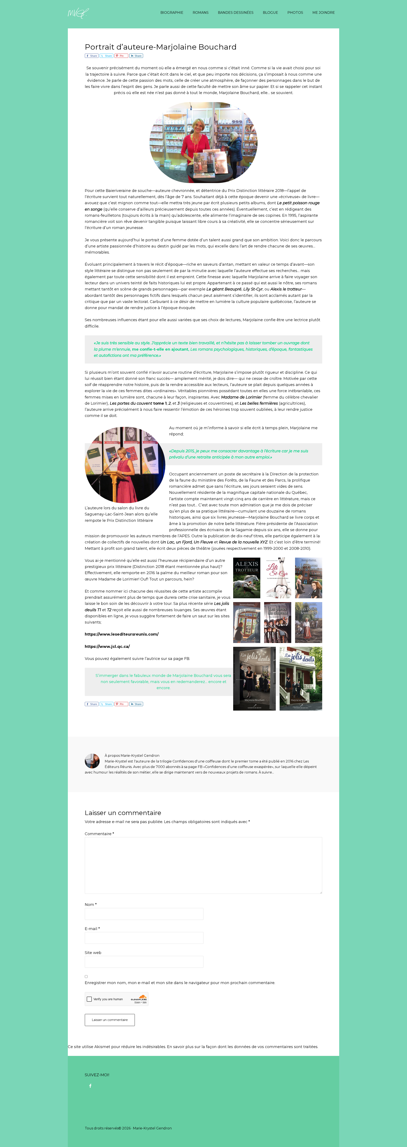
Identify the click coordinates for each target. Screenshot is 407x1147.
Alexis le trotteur (285, 289)
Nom (91, 904)
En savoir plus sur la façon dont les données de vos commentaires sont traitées (242, 1046)
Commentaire (99, 834)
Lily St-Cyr (253, 289)
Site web (93, 952)
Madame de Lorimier (242, 397)
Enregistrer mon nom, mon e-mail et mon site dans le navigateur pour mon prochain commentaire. (180, 982)
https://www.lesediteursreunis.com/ (122, 634)
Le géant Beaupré (223, 289)
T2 (109, 610)
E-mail (92, 928)
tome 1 (138, 403)
